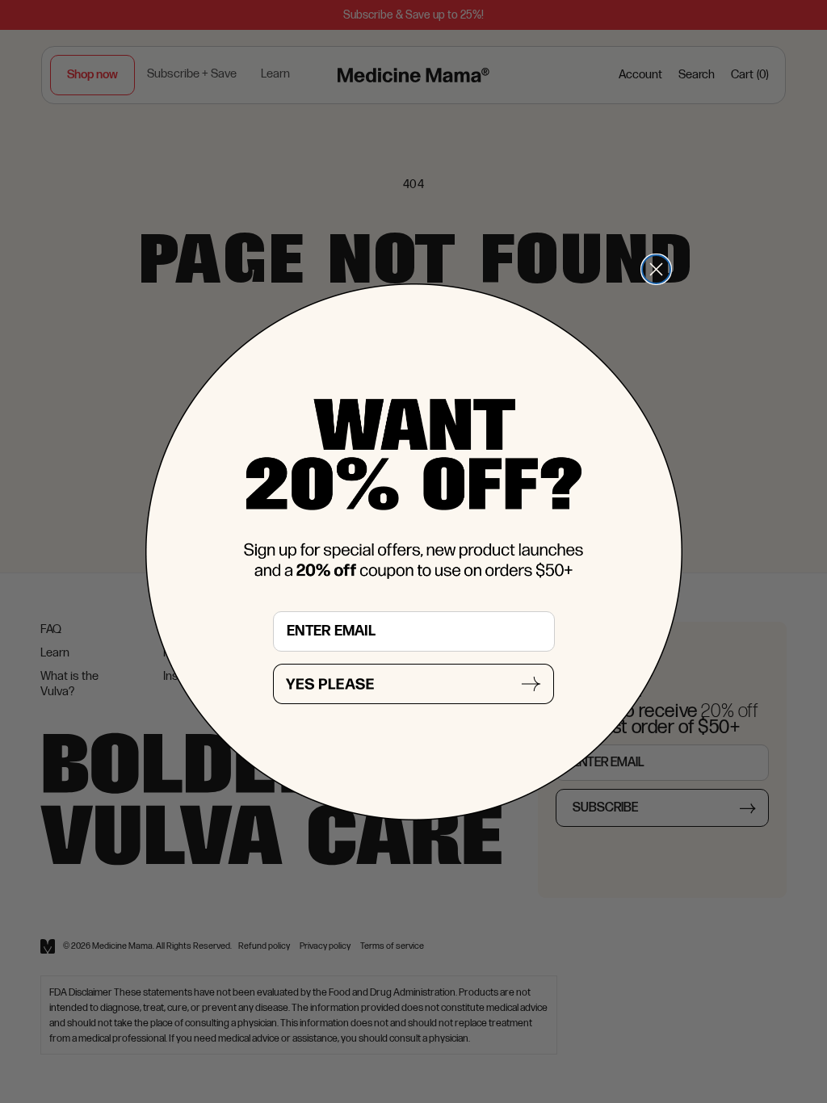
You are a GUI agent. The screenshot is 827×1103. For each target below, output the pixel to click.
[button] (413, 684)
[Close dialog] (656, 269)
